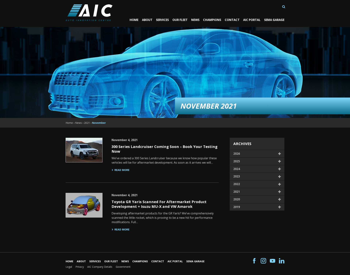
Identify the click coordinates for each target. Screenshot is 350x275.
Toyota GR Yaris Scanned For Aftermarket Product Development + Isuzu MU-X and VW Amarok (159, 204)
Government (123, 266)
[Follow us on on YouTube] (272, 261)
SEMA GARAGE (274, 20)
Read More (121, 170)
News (195, 20)
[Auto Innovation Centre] (89, 19)
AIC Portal (251, 20)
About (147, 20)
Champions (212, 20)
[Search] (283, 6)
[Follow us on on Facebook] (254, 261)
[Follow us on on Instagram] (263, 261)
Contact (232, 20)
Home (134, 20)
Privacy (79, 266)
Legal (69, 266)
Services (162, 20)
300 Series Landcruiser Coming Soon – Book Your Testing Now (164, 149)
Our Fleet (180, 20)
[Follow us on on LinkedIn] (281, 261)
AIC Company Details (99, 266)
